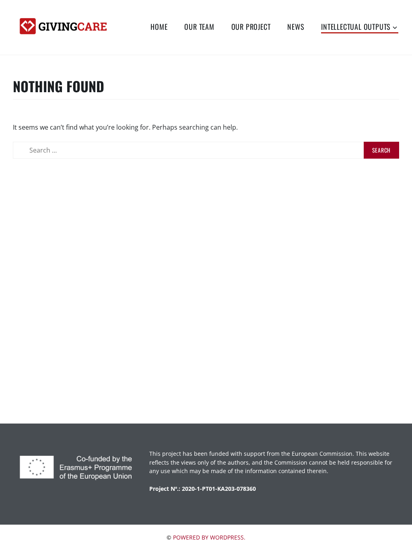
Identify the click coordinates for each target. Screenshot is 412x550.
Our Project (251, 26)
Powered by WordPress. (209, 537)
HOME (158, 26)
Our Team (199, 26)
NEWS (295, 26)
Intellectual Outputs (356, 26)
